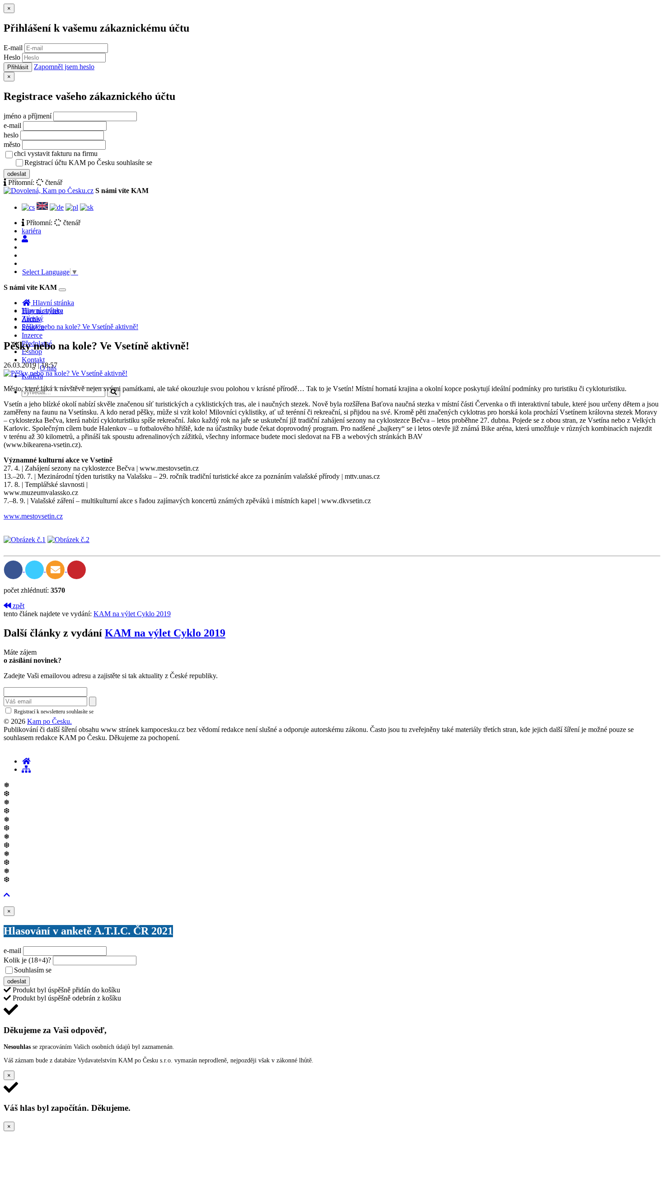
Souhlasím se (96, 970)
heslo (11, 135)
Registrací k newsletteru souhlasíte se (91, 711)
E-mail (13, 48)
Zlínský (32, 318)
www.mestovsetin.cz (33, 516)
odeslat (16, 173)
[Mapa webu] (26, 769)
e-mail (12, 125)
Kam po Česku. (49, 721)
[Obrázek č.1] (25, 539)
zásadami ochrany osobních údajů (133, 711)
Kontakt (33, 359)
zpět (17, 605)
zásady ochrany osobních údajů (189, 163)
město (12, 144)
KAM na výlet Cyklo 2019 (132, 614)
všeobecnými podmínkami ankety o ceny (117, 971)
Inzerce (32, 335)
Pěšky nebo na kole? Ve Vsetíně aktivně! (80, 326)
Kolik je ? (27, 960)
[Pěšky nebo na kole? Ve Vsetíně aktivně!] (65, 373)
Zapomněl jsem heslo (64, 67)
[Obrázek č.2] (68, 539)
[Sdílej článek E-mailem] (56, 569)
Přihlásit (17, 67)
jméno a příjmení (27, 116)
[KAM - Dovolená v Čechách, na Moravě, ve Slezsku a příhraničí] (26, 761)
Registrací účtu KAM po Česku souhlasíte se (123, 162)
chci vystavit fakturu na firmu (56, 153)
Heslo (12, 57)
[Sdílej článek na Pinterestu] (76, 569)
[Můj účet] (25, 239)
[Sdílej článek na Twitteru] (35, 569)
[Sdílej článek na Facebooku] (14, 569)
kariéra (31, 231)
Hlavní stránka (42, 310)
